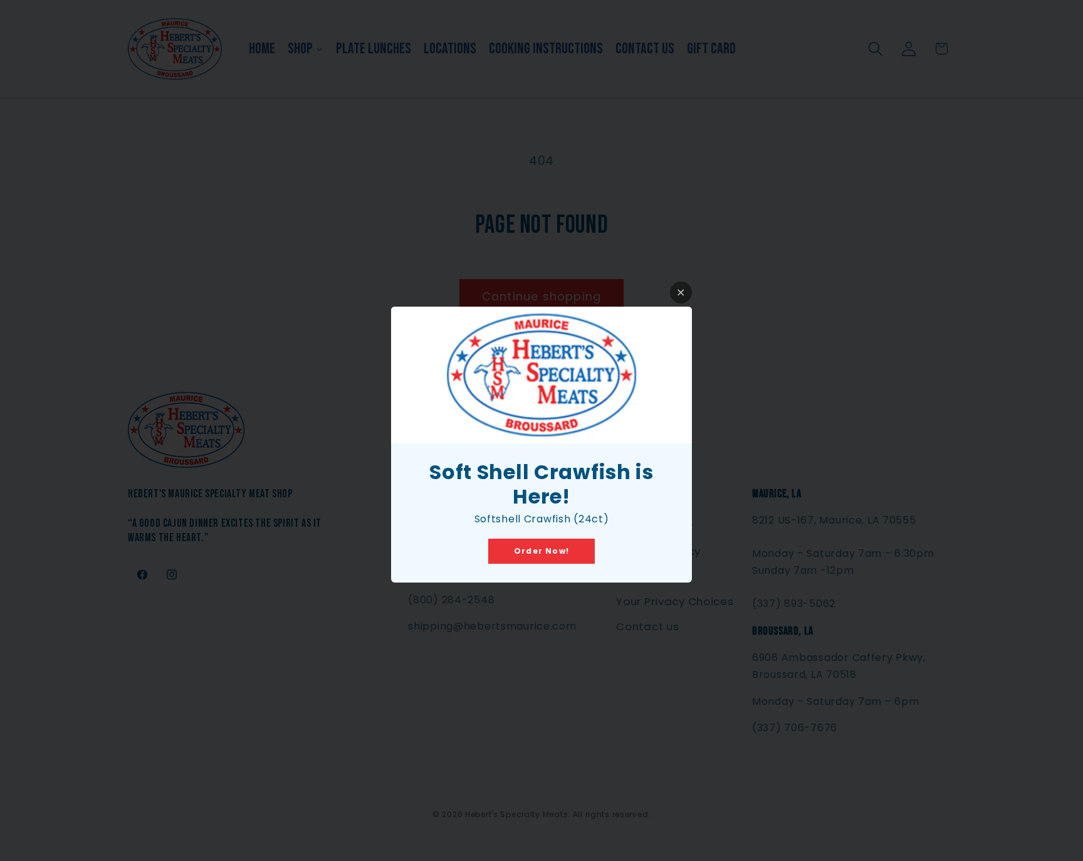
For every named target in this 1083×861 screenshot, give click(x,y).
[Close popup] (681, 293)
